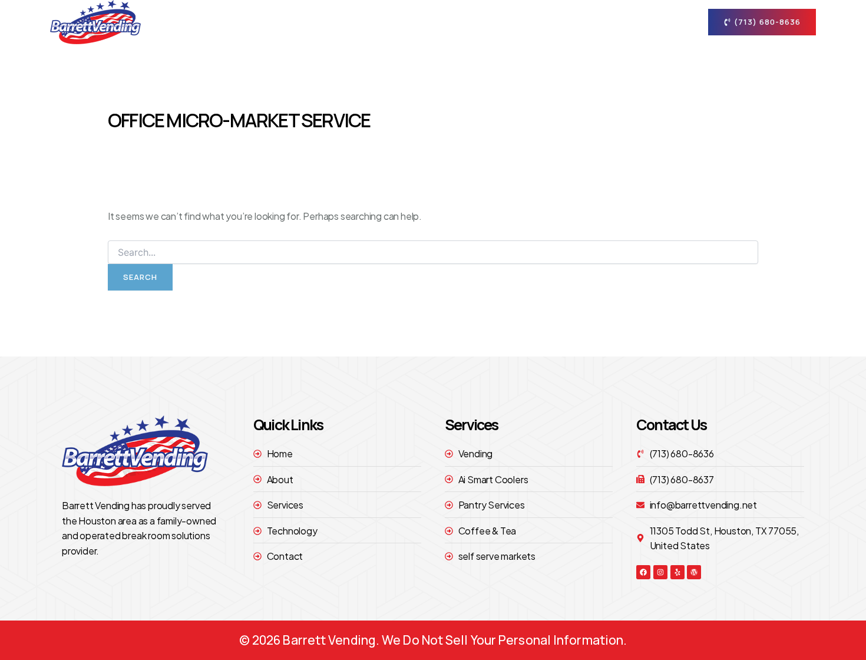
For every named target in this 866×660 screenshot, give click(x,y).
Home (373, 21)
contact (644, 21)
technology (576, 21)
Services (493, 21)
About (423, 21)
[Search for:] (433, 252)
